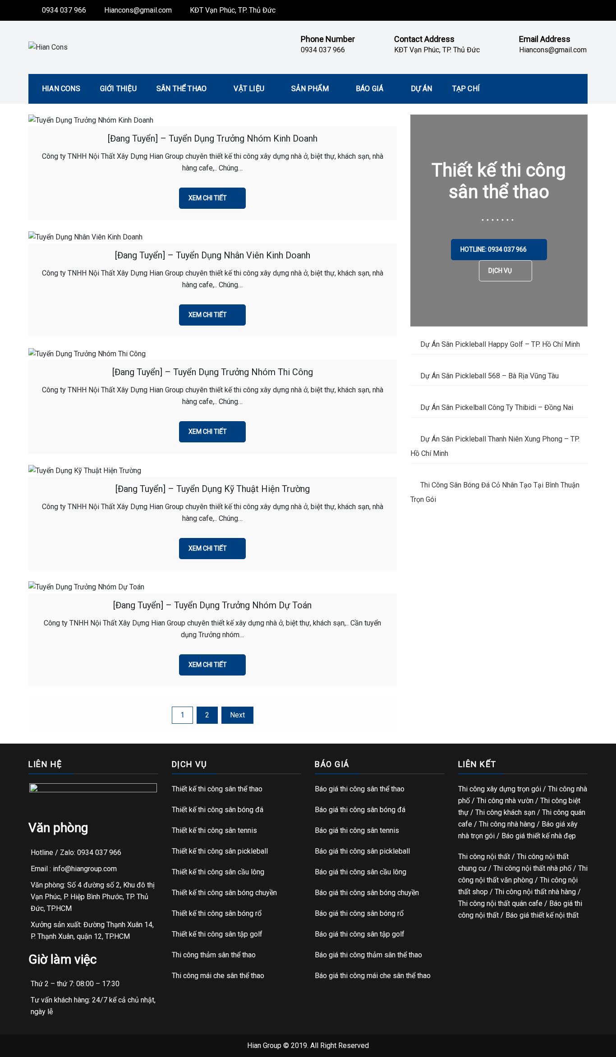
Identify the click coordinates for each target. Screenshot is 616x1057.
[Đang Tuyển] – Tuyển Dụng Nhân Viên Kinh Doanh (212, 255)
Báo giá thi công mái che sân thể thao (373, 975)
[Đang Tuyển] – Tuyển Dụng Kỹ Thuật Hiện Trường (212, 488)
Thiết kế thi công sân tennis (214, 830)
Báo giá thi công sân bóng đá (360, 809)
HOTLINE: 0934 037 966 (494, 249)
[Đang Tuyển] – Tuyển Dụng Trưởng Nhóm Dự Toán (212, 605)
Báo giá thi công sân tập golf (360, 934)
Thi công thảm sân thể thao (214, 955)
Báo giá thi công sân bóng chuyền (367, 892)
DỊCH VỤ (500, 270)
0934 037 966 (64, 10)
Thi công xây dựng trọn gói (499, 789)
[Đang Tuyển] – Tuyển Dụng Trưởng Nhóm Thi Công (212, 372)
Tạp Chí (466, 88)
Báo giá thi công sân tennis (357, 830)
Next (237, 715)
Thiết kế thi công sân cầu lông (218, 872)
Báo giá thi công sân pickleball (362, 851)
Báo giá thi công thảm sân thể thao (368, 955)
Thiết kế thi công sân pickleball (220, 851)
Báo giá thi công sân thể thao (360, 789)
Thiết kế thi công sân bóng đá (217, 809)
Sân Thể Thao (181, 88)
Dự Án (421, 88)
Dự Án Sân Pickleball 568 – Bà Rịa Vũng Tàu (489, 376)
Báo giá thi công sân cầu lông (360, 872)
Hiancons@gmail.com (138, 10)
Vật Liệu (249, 88)
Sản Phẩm (310, 88)
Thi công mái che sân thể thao (218, 975)
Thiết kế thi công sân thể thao (217, 789)
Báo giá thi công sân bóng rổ (359, 913)
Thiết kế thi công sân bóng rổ (217, 913)
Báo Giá (369, 88)
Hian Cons (61, 88)
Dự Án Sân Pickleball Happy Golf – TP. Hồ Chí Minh (500, 344)
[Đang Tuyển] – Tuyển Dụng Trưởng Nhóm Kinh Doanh (212, 138)
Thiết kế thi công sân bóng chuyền (224, 892)
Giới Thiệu (118, 88)
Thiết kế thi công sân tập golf (217, 934)
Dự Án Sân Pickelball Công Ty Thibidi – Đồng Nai (496, 407)
